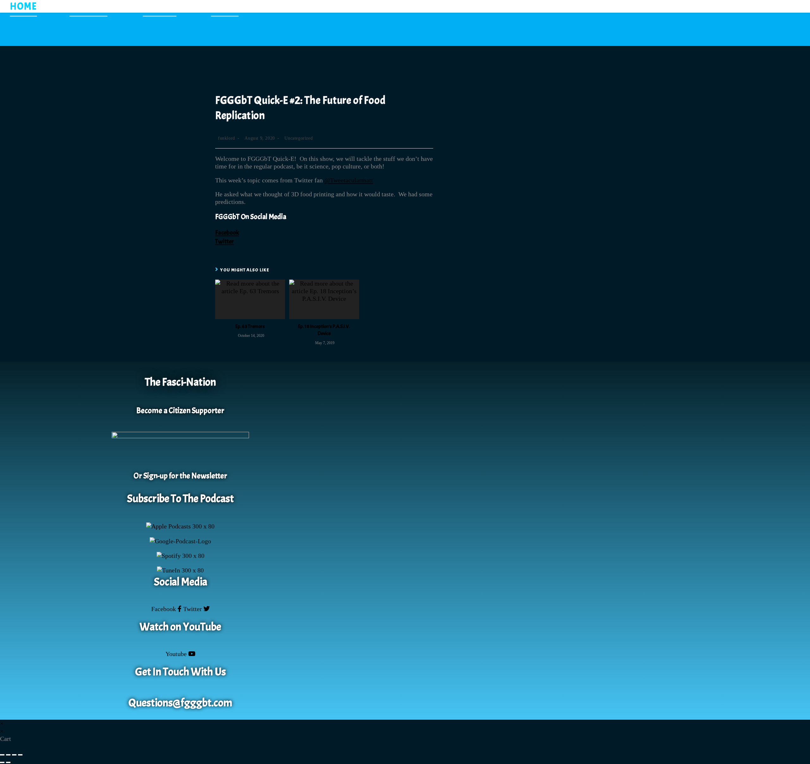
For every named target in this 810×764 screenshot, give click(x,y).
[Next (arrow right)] (8, 762)
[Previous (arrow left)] (2, 762)
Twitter (224, 241)
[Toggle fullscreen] (8, 754)
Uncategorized (298, 138)
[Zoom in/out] (2, 754)
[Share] (14, 754)
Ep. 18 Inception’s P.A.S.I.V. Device (324, 330)
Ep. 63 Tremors (250, 326)
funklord (226, 138)
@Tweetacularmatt (348, 180)
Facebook (227, 233)
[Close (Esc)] (20, 754)
